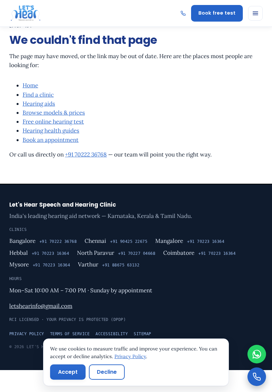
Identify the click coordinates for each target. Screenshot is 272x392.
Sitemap (142, 334)
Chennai (95, 241)
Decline (107, 372)
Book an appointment (51, 140)
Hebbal (18, 252)
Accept (68, 372)
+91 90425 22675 (128, 241)
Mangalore (169, 241)
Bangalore (22, 241)
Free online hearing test (53, 121)
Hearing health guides (51, 130)
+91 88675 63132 (120, 265)
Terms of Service (70, 334)
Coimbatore (178, 252)
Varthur (88, 264)
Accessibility (112, 334)
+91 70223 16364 (205, 241)
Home (30, 85)
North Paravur (95, 252)
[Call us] (256, 376)
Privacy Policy (26, 334)
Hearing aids (39, 103)
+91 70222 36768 (86, 154)
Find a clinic (38, 94)
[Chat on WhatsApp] (256, 354)
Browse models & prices (54, 112)
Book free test (217, 13)
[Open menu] (255, 13)
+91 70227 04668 (136, 253)
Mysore (19, 264)
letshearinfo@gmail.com (40, 306)
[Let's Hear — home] (25, 13)
